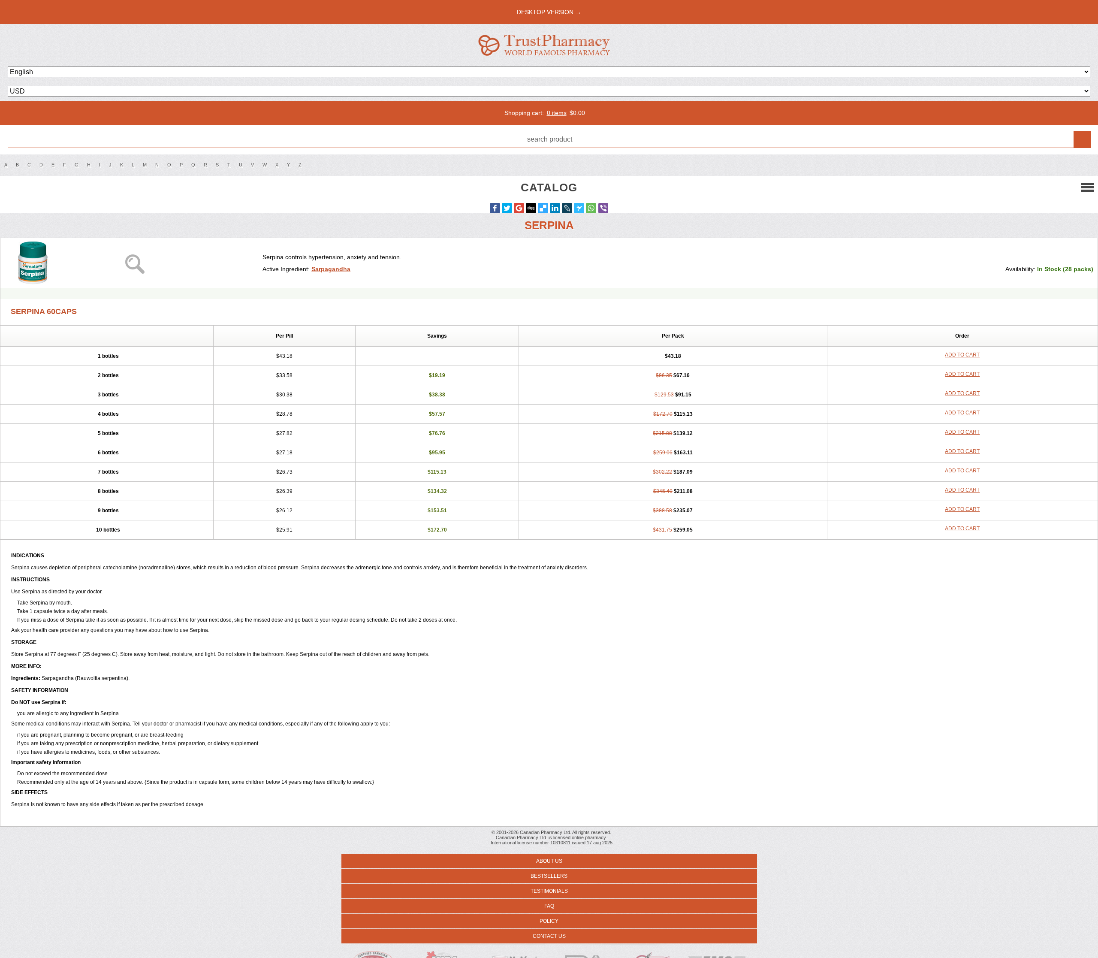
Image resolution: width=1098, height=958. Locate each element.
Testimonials (549, 891)
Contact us (549, 936)
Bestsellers (549, 876)
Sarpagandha (330, 269)
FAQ (549, 906)
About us (549, 861)
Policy (549, 921)
